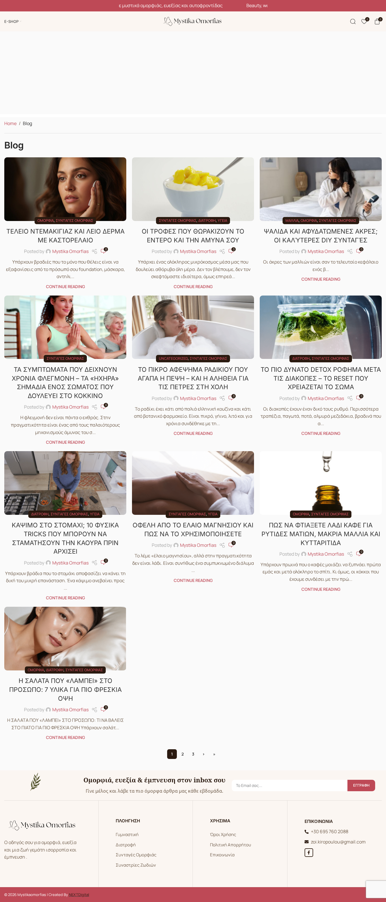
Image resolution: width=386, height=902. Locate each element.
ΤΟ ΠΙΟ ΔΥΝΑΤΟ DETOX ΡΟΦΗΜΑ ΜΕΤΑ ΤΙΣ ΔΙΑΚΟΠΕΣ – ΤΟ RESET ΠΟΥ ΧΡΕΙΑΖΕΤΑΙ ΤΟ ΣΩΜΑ (321, 378)
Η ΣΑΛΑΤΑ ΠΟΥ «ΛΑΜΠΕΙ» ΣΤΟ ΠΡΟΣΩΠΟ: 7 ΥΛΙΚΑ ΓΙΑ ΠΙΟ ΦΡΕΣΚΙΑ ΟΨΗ (65, 689)
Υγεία (222, 220)
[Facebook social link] (309, 852)
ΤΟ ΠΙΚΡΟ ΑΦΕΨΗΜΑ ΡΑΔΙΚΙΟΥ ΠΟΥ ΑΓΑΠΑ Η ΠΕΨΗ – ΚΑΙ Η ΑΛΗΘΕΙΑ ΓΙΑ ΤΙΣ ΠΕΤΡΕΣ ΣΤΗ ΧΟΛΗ (193, 378)
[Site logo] (193, 21)
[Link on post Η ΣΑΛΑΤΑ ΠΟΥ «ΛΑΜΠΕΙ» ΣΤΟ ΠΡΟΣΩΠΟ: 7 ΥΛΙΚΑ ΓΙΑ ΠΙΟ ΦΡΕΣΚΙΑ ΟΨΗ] (65, 638)
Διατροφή (207, 220)
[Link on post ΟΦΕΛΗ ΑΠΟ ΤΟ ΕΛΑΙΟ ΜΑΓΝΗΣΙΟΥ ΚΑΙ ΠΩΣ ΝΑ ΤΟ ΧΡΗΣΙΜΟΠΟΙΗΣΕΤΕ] (193, 483)
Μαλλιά (292, 220)
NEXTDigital (79, 894)
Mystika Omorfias (70, 251)
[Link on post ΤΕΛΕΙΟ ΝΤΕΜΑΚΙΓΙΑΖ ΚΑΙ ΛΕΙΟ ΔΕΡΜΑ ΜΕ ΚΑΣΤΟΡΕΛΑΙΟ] (65, 189)
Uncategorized (173, 358)
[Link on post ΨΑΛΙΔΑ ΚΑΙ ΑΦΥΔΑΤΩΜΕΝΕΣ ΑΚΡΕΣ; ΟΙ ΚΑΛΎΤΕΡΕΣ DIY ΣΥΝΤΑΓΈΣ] (321, 189)
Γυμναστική (127, 834)
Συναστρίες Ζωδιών (136, 865)
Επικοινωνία (222, 855)
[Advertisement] (193, 74)
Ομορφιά (45, 220)
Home (10, 123)
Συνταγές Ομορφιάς (136, 855)
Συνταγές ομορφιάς (74, 220)
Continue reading (65, 286)
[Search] (353, 21)
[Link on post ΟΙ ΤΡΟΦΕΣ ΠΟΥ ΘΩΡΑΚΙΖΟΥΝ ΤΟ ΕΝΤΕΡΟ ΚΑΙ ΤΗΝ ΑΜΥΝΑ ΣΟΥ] (193, 189)
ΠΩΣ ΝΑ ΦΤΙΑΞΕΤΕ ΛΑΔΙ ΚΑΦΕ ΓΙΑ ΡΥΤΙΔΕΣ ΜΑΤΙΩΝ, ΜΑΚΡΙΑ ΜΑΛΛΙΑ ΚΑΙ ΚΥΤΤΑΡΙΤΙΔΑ (320, 534)
